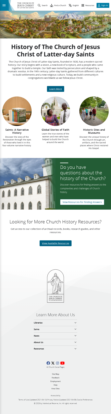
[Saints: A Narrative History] (17, 111)
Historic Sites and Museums (94, 131)
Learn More (55, 89)
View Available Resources (55, 243)
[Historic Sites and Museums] (94, 111)
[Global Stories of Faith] (55, 111)
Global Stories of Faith (55, 130)
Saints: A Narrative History (17, 131)
